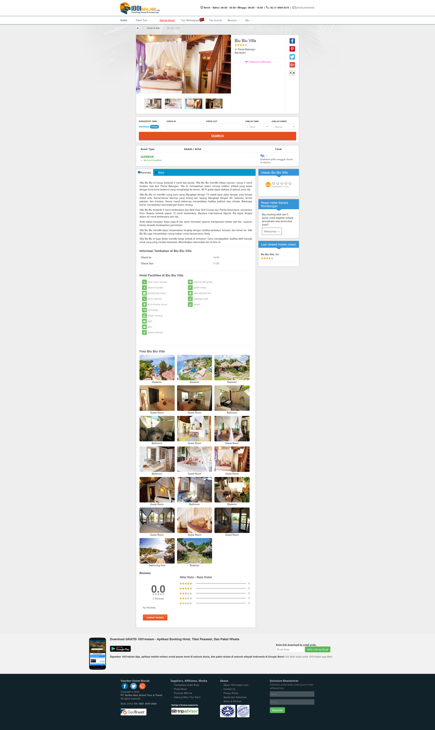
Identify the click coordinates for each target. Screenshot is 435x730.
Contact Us (229, 689)
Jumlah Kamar (279, 121)
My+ (248, 20)
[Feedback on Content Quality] (292, 73)
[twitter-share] (292, 57)
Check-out (211, 121)
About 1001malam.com (235, 685)
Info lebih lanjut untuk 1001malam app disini (308, 656)
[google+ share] (292, 65)
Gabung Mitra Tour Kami (187, 697)
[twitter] (133, 688)
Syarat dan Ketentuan (235, 697)
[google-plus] (142, 688)
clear (292, 244)
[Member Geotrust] (133, 711)
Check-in (171, 121)
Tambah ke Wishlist (259, 61)
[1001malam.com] (139, 8)
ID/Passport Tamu (148, 121)
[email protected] (305, 7)
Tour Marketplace (190, 20)
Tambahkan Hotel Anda (186, 685)
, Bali (270, 254)
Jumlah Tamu (252, 121)
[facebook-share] (292, 41)
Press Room (180, 689)
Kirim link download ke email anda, (296, 645)
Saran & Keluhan (232, 701)
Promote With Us (183, 693)
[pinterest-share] (292, 49)
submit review (155, 617)
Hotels (124, 20)
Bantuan (232, 20)
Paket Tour (142, 20)
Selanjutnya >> (272, 231)
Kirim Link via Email (317, 649)
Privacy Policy (230, 693)
